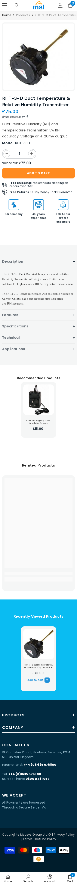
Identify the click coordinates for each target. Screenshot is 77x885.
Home (6, 15)
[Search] (16, 5)
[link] (38, 573)
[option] (38, 57)
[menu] (4, 5)
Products (23, 15)
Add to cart (38, 173)
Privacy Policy (64, 834)
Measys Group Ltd (33, 834)
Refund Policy (45, 839)
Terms (28, 839)
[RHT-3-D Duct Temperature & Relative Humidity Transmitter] (38, 644)
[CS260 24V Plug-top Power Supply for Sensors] (38, 399)
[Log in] (60, 5)
